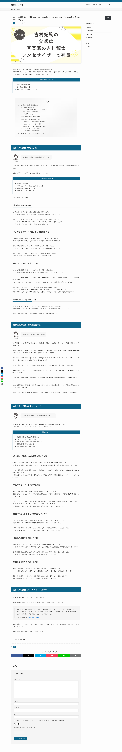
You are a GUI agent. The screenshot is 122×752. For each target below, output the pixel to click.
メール (16, 707)
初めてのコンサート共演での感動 (32, 124)
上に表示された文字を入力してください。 (25, 727)
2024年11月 (90, 37)
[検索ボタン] (109, 5)
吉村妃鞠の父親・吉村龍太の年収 (30, 116)
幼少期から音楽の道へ (29, 107)
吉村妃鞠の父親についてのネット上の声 (32, 133)
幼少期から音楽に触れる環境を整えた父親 (34, 121)
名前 (16, 701)
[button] (17, 655)
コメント (17, 679)
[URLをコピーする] (75, 655)
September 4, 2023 (33, 617)
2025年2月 (90, 27)
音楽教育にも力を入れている (31, 114)
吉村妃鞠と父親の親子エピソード (30, 119)
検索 (108, 17)
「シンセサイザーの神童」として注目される (35, 109)
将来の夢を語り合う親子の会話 (31, 130)
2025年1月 (90, 30)
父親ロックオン (18, 5)
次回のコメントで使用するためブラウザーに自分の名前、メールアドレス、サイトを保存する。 (41, 720)
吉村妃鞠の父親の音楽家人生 (29, 105)
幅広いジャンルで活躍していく (31, 111)
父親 (14, 23)
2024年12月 (90, 34)
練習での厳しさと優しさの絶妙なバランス (34, 126)
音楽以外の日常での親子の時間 (31, 128)
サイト (15, 714)
